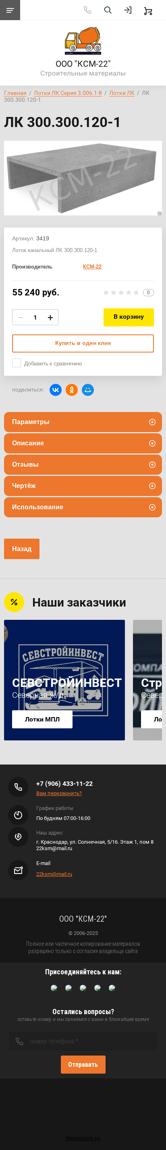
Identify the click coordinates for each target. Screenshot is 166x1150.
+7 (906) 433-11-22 (64, 783)
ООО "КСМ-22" (83, 64)
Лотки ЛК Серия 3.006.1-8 (68, 93)
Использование (37, 507)
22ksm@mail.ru (54, 874)
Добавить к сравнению (53, 363)
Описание (28, 443)
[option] (83, 178)
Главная (15, 93)
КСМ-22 (92, 267)
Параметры (31, 421)
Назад (21, 548)
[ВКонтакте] (56, 390)
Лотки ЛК (122, 93)
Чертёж (23, 485)
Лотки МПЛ (42, 719)
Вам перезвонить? (59, 793)
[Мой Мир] (88, 390)
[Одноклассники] (72, 390)
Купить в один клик (83, 343)
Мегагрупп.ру (83, 1138)
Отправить (83, 1064)
